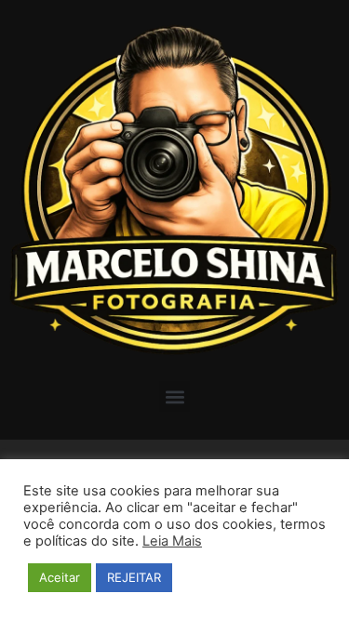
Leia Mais (172, 541)
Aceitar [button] (59, 577)
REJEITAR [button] (134, 577)
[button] (174, 396)
